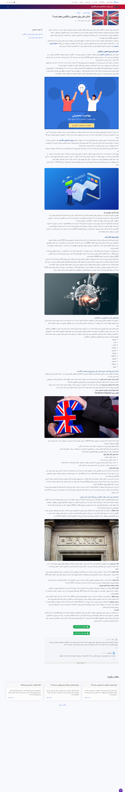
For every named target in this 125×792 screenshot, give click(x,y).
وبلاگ (78, 13)
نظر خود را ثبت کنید (80, 627)
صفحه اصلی (110, 2)
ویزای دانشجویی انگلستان (66, 140)
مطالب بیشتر (62, 705)
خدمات (95, 2)
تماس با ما (74, 2)
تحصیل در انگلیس (105, 55)
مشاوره (81, 2)
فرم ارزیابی (87, 2)
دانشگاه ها (102, 2)
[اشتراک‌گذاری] (75, 20)
